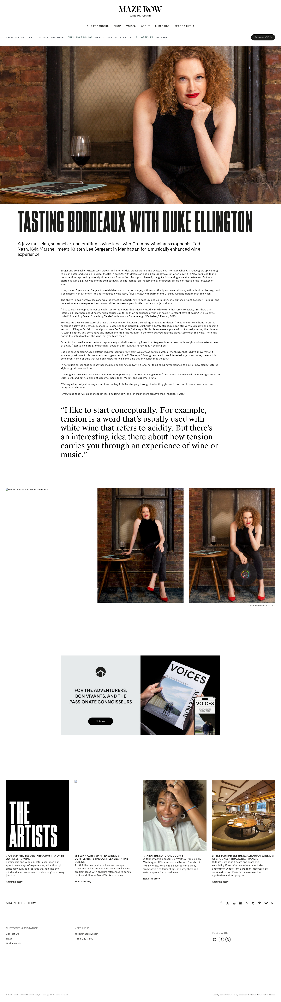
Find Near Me (13, 943)
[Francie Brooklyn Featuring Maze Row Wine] (243, 781)
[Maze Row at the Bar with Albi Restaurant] (106, 781)
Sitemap (272, 995)
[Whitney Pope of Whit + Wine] (174, 781)
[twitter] (228, 939)
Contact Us (12, 933)
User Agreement (219, 995)
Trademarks (243, 995)
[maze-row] (140, 7)
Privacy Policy (232, 995)
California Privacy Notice (258, 995)
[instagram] (214, 939)
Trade (9, 938)
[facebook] (221, 939)
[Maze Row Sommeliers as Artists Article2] (37, 781)
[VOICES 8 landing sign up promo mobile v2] (140, 656)
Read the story (14, 881)
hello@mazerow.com (86, 933)
